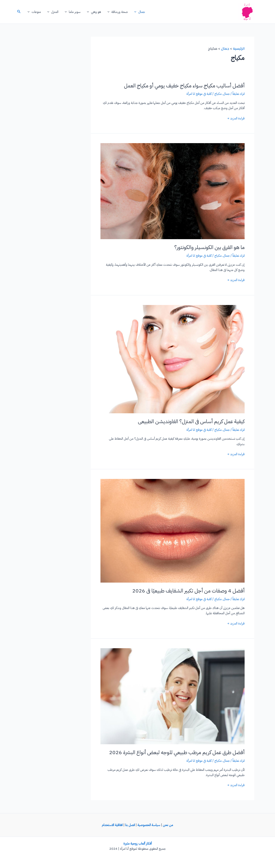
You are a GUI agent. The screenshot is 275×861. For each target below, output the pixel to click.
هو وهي (96, 11)
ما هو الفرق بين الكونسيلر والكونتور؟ (209, 247)
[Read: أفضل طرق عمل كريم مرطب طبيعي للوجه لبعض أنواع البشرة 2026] (172, 696)
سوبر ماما (75, 11)
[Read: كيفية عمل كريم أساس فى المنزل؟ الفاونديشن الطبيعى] (172, 359)
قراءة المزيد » (236, 118)
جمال (141, 11)
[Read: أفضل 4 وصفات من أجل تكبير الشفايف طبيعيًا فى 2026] (172, 530)
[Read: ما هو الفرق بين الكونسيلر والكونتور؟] (172, 191)
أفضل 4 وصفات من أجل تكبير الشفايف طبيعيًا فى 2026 (188, 591)
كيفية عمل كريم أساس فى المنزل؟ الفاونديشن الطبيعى (191, 421)
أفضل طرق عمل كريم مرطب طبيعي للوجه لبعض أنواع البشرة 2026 (177, 752)
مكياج (218, 93)
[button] (136, 12)
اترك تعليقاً (239, 93)
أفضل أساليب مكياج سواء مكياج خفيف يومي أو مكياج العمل (184, 86)
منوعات (36, 11)
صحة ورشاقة (119, 11)
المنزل (54, 11)
